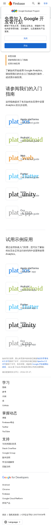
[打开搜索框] (33, 3)
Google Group (8, 453)
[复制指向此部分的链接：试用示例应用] (36, 240)
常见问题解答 (8, 462)
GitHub (5, 405)
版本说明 (6, 457)
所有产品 (6, 503)
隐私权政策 (14, 514)
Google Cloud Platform (12, 498)
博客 (4, 418)
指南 (4, 387)
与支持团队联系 (9, 444)
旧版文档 (6, 466)
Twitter (5, 427)
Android (6, 484)
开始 (25, 45)
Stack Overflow (9, 448)
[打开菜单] (4, 3)
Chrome (6, 489)
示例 (4, 396)
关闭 (25, 38)
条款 (4, 514)
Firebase (6, 494)
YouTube (6, 431)
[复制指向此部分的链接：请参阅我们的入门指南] (17, 94)
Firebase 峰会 (8, 422)
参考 (4, 391)
